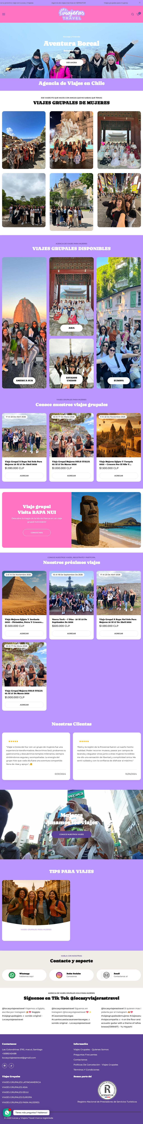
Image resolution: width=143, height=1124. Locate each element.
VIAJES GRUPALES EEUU (15, 1092)
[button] (43, 418)
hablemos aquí (26, 976)
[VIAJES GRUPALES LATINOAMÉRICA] (24, 322)
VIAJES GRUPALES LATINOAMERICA (21, 1082)
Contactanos (80, 1059)
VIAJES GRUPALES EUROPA (17, 1097)
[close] (139, 3)
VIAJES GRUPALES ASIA (15, 1087)
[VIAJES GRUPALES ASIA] (71, 296)
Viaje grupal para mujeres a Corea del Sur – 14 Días (70, 462)
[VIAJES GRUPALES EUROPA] (118, 322)
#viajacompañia (109, 1019)
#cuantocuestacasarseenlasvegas (70, 1019)
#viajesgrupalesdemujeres (115, 1015)
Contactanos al (121, 976)
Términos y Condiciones (86, 1069)
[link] (106, 520)
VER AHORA (71, 63)
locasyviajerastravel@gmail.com (19, 1057)
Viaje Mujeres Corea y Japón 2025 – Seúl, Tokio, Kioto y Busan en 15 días (24, 463)
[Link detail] (4, 1065)
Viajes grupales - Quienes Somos (91, 1049)
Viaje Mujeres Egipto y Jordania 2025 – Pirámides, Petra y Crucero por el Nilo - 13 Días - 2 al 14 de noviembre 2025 (23, 620)
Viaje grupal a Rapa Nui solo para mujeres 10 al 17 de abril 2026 (117, 620)
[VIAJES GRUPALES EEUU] (71, 363)
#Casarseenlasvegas (62, 1015)
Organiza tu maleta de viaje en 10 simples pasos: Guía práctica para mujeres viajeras (36, 934)
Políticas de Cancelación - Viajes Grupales (96, 1064)
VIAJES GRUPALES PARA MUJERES (20, 1102)
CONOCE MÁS (37, 532)
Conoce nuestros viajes (71, 834)
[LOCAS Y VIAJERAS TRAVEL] (71, 14)
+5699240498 (9, 1053)
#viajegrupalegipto (12, 1015)
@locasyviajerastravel (13, 1008)
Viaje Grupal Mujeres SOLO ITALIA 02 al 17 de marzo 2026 (24, 692)
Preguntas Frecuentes (85, 1054)
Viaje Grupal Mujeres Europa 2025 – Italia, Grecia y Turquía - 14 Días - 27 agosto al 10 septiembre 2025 (118, 463)
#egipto (36, 1012)
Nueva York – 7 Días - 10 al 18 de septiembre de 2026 (69, 620)
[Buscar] (132, 14)
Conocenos (72, 976)
